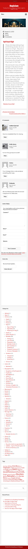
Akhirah (7, 313)
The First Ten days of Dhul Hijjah (13, 508)
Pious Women (9, 380)
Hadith (14, 469)
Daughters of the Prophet (13, 371)
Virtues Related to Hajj (8, 481)
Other (7, 376)
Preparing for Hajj (12, 330)
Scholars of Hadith (11, 385)
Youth (22, 481)
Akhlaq (10, 466)
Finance (8, 322)
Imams (4, 471)
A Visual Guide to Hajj (10, 506)
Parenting (8, 414)
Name (5, 228)
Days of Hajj (10, 327)
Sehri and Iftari (11, 345)
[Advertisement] (14, 289)
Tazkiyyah (11, 479)
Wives (14, 481)
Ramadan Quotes (10, 434)
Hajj (7, 324)
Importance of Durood (11, 503)
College (9, 357)
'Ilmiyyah (9, 355)
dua (4, 469)
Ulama (16, 479)
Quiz (6, 430)
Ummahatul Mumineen (12, 387)
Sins (7, 426)
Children (12, 467)
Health (7, 332)
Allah (7, 420)
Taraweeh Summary (12, 349)
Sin (18, 476)
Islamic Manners (9, 410)
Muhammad (11, 472)
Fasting (9, 338)
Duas (7, 321)
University (10, 359)
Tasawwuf (7, 451)
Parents (8, 424)
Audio (6, 364)
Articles (7, 317)
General (7, 396)
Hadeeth (7, 401)
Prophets (7, 428)
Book (20, 466)
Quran (6, 436)
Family (6, 394)
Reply (5, 137)
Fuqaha (8, 373)
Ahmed (8, 399)
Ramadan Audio (11, 344)
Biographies (8, 368)
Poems (23, 472)
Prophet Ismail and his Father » (17, 113)
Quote (7, 35)
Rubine (21, 547)
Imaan (6, 404)
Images (6, 406)
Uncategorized (9, 453)
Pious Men (8, 378)
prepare (9, 474)
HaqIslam (14, 5)
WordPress (14, 547)
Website (5, 241)
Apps (6, 315)
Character (6, 468)
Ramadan (8, 336)
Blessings (7, 389)
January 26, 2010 (12, 165)
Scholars (8, 383)
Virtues (8, 361)
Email (4, 235)
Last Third (9, 340)
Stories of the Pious (11, 447)
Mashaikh (5, 472)
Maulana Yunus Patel (8, 104)
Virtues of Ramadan (12, 351)
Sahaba (8, 381)
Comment (6, 212)
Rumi (16, 476)
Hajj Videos (10, 328)
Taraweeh (9, 347)
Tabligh (7, 450)
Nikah (16, 472)
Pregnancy (9, 416)
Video (6, 455)
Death (7, 319)
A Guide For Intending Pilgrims (13, 505)
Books (6, 391)
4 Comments (8, 37)
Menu (2, 14)
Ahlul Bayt (5, 466)
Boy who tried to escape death (14, 444)
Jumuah (11, 471)
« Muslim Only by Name (8, 112)
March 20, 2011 (12, 185)
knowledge (15, 471)
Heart (21, 469)
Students (8, 353)
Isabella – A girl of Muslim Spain (14, 446)
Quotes (20, 474)
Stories (7, 441)
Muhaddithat (9, 374)
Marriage (7, 411)
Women (18, 481)
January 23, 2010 (12, 127)
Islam (6, 408)
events (6, 393)
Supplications (15, 478)
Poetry (6, 418)
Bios (17, 466)
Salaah (6, 438)
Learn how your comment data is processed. (13, 253)
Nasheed (8, 366)
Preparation (10, 342)
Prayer (5, 474)
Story (5, 478)
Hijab (6, 403)
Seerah (6, 440)
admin (6, 33)
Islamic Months (10, 334)
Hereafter (8, 422)
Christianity (18, 467)
